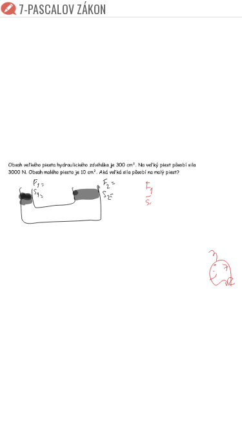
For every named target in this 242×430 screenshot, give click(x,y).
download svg (204, 412)
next (150, 412)
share (224, 412)
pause (18, 412)
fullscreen (185, 412)
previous (92, 412)
